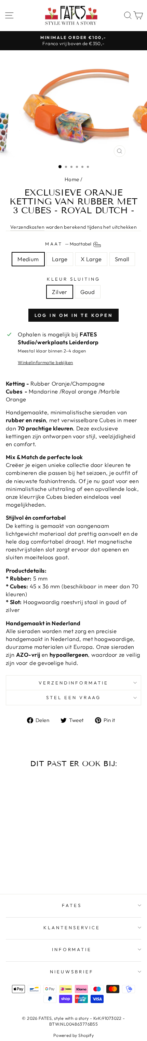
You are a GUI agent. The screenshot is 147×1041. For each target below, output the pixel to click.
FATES (72, 905)
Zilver (59, 291)
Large (60, 259)
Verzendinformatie (74, 682)
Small (122, 259)
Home (72, 179)
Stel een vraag (73, 697)
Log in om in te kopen (74, 315)
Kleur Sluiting (73, 279)
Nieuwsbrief (72, 971)
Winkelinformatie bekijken (45, 362)
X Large (91, 259)
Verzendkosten (27, 227)
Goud (87, 291)
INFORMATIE (72, 949)
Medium (28, 259)
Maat (68, 243)
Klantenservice (71, 927)
